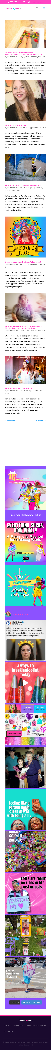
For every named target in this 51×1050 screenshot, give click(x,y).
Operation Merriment (36, 1025)
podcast (34, 57)
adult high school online (28, 514)
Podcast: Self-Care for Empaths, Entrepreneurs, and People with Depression (24, 53)
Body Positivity (37, 188)
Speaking (9, 1031)
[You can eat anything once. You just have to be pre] (25, 893)
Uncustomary (12, 57)
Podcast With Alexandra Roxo (18, 388)
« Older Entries (10, 421)
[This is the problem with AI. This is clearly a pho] (25, 640)
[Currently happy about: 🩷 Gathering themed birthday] (25, 935)
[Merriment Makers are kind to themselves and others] (25, 977)
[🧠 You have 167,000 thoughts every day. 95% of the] (25, 682)
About (7, 1025)
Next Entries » (40, 421)
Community (18, 1025)
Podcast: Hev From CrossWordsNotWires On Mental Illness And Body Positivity (25, 327)
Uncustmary (25, 1020)
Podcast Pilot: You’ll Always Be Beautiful (23, 185)
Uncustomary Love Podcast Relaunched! (23, 262)
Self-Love (42, 57)
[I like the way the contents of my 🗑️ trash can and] (25, 851)
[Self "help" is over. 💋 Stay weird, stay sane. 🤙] (25, 809)
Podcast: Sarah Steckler (15, 125)
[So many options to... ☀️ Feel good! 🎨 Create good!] (25, 724)
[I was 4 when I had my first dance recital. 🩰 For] (25, 767)
